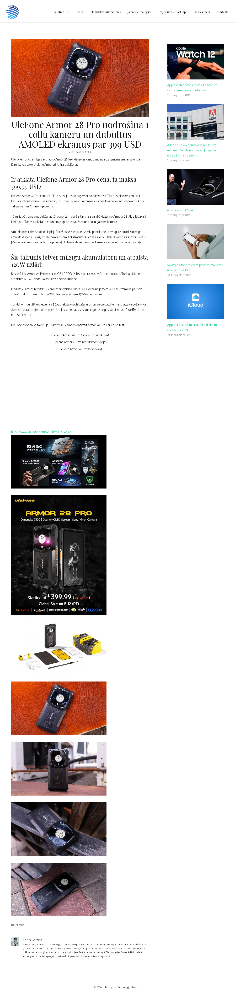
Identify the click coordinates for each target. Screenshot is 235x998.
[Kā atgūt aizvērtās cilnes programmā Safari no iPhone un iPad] (195, 256)
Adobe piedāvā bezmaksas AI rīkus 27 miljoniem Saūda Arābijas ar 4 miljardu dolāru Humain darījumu (191, 150)
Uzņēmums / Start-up (172, 12)
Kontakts (222, 12)
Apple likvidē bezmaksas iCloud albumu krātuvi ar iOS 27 (192, 327)
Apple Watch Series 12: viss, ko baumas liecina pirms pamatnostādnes (192, 88)
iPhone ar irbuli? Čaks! (181, 210)
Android (19, 925)
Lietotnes (58, 12)
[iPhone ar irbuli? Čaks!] (195, 202)
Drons (79, 12)
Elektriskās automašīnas (105, 12)
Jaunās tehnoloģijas (139, 12)
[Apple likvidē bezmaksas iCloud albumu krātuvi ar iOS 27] (195, 316)
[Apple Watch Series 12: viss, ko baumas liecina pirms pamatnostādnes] (195, 76)
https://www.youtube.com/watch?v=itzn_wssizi (41, 432)
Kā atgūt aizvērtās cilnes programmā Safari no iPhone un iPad (195, 267)
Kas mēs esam (201, 12)
